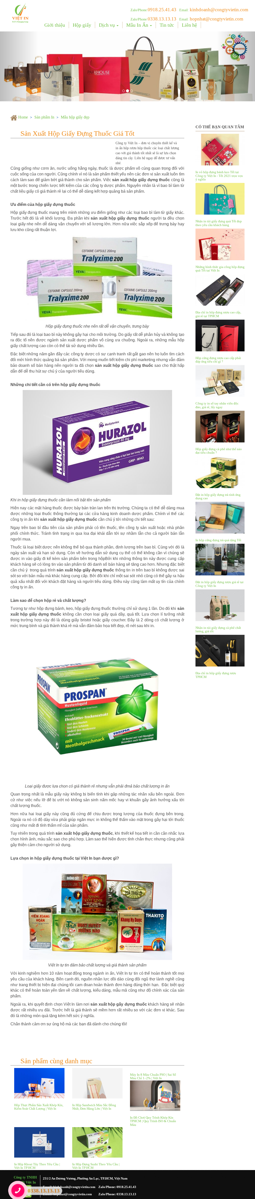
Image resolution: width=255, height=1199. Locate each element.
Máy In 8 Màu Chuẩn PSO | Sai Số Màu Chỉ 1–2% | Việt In (153, 1076)
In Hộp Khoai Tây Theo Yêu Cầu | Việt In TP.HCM (37, 1166)
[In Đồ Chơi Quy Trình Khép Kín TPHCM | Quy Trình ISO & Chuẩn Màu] (155, 1095)
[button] (19, 66)
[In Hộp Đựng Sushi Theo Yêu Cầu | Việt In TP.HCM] (97, 1142)
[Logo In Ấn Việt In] (21, 12)
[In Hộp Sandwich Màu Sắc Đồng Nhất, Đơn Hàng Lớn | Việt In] (97, 1083)
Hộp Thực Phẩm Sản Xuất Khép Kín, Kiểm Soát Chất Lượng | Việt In (38, 1106)
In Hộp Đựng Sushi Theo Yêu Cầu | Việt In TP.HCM (96, 1166)
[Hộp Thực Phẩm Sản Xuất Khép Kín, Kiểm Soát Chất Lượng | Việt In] (39, 1083)
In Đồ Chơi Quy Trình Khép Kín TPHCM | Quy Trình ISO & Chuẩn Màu (153, 1121)
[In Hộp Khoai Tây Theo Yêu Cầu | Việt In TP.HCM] (39, 1142)
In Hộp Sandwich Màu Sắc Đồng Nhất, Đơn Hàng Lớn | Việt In (94, 1106)
